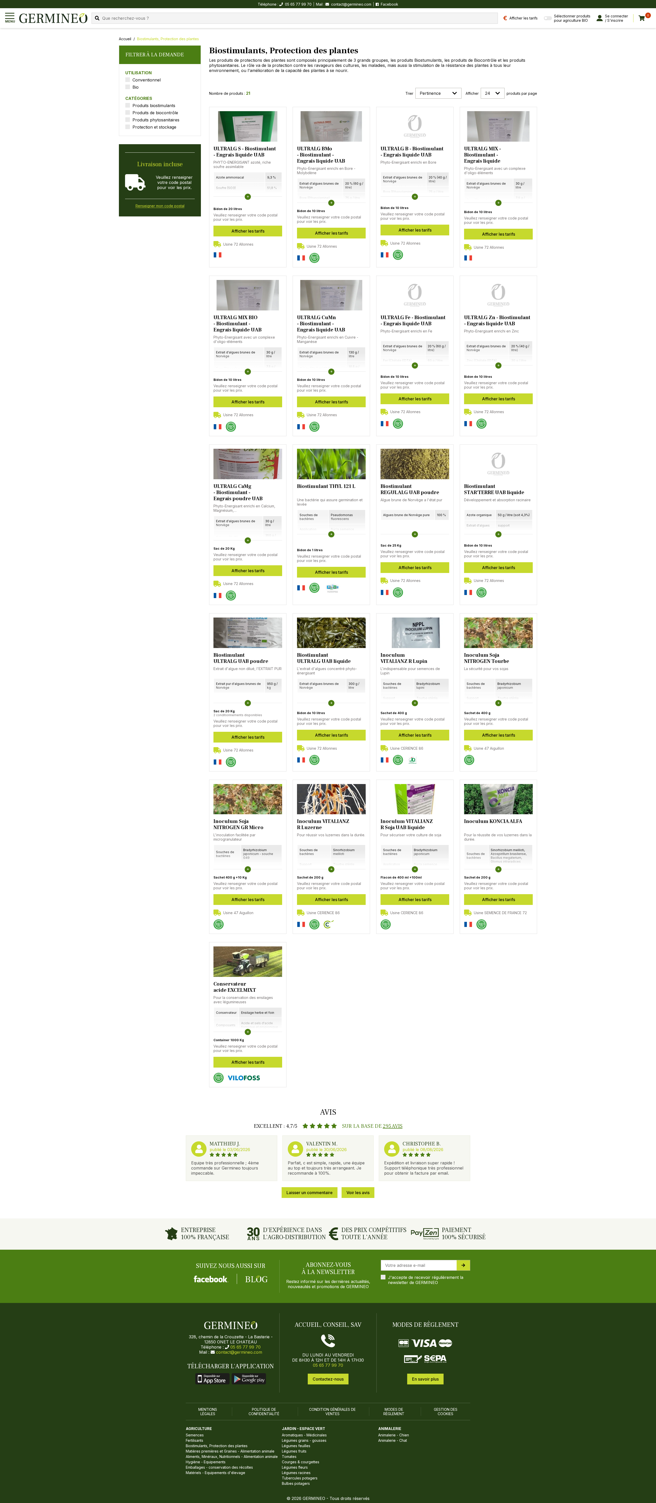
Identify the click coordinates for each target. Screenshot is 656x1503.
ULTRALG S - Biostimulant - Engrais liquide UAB (244, 152)
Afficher (472, 93)
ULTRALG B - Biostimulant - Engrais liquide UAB (412, 152)
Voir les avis (358, 1192)
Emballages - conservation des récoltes (219, 1467)
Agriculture (199, 1428)
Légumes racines (296, 1472)
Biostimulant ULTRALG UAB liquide (324, 658)
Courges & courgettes (300, 1462)
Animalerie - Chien (393, 1435)
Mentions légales (207, 1411)
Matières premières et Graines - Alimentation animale (230, 1451)
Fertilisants (194, 1440)
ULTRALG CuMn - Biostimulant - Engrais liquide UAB (321, 324)
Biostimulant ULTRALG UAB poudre (240, 658)
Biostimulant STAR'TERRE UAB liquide (494, 489)
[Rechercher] (97, 18)
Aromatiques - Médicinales (304, 1435)
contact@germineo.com (351, 4)
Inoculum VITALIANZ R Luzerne (323, 824)
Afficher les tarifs (247, 231)
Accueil (125, 39)
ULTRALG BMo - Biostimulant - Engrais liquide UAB (321, 155)
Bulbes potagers (296, 1483)
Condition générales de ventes (332, 1411)
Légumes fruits (294, 1451)
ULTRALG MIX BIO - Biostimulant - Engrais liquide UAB (237, 324)
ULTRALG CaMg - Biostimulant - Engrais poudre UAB (238, 492)
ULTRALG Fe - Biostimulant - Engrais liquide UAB (413, 321)
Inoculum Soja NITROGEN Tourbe (486, 658)
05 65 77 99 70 (245, 1347)
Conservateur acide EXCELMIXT (234, 987)
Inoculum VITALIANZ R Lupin (404, 658)
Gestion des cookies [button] (445, 1411)
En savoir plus (425, 1379)
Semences (195, 1435)
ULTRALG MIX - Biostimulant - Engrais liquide (482, 155)
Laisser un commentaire (309, 1192)
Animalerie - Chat (392, 1440)
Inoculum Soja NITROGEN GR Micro (238, 824)
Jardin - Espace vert (303, 1428)
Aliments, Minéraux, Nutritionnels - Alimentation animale (232, 1456)
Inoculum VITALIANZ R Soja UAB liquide (407, 824)
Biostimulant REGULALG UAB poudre (410, 489)
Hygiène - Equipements (205, 1462)
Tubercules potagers (299, 1478)
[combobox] (295, 18)
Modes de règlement (393, 1411)
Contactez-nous (328, 1379)
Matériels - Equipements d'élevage (215, 1472)
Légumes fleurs (295, 1467)
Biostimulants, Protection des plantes (168, 39)
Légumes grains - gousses (304, 1440)
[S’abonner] (463, 1265)
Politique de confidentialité (264, 1411)
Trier (409, 93)
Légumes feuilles (296, 1446)
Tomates (289, 1456)
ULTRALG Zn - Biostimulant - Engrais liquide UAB (497, 321)
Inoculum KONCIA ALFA (493, 821)
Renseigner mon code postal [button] (160, 206)
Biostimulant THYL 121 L (326, 486)
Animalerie (389, 1428)
